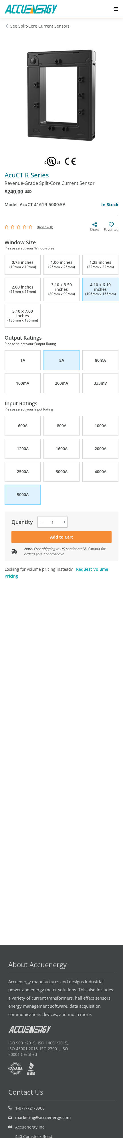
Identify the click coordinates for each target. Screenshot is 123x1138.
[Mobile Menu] (116, 9)
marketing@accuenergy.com (43, 1117)
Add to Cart (61, 537)
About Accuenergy (37, 964)
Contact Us (25, 1092)
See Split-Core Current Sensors (40, 26)
